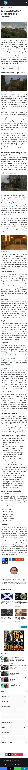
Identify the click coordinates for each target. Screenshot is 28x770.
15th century (20, 304)
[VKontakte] (22, 559)
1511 (11, 254)
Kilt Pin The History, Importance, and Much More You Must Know (20, 619)
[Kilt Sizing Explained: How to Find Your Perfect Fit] (4, 667)
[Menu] (1, 3)
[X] (6, 559)
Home (3, 7)
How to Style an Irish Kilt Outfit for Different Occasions (18, 684)
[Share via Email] (3, 562)
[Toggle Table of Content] (15, 68)
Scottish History (9, 7)
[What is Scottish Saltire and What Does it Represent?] (7, 596)
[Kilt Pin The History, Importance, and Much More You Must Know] (21, 612)
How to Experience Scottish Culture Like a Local (6, 619)
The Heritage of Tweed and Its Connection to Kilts (17, 672)
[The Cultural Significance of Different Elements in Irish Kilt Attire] (21, 596)
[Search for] (26, 3)
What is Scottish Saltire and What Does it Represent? (7, 602)
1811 (19, 422)
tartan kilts (9, 207)
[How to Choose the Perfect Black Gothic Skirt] (4, 679)
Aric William (4, 20)
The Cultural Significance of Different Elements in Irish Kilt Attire (21, 603)
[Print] (6, 562)
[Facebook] (3, 559)
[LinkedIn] (10, 559)
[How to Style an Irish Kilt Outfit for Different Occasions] (4, 685)
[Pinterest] (16, 559)
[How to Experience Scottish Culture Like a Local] (7, 612)
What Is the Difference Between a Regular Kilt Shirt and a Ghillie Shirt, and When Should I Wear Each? (18, 660)
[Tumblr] (13, 559)
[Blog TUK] (8, 3)
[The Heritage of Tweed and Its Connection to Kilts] (4, 673)
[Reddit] (19, 559)
